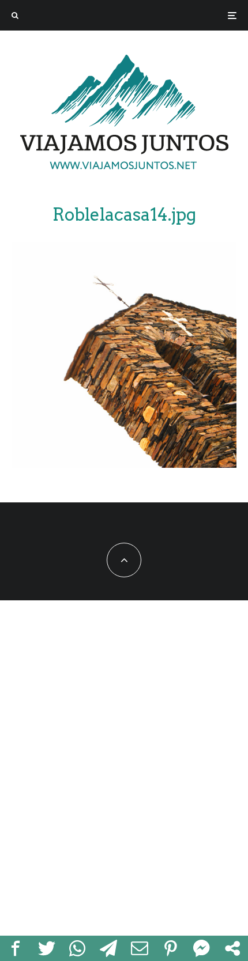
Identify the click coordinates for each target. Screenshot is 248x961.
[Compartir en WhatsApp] (77, 948)
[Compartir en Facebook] (15, 948)
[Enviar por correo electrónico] (139, 948)
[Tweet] (46, 948)
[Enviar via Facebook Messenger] (201, 948)
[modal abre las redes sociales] (232, 948)
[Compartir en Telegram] (108, 948)
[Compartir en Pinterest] (170, 948)
